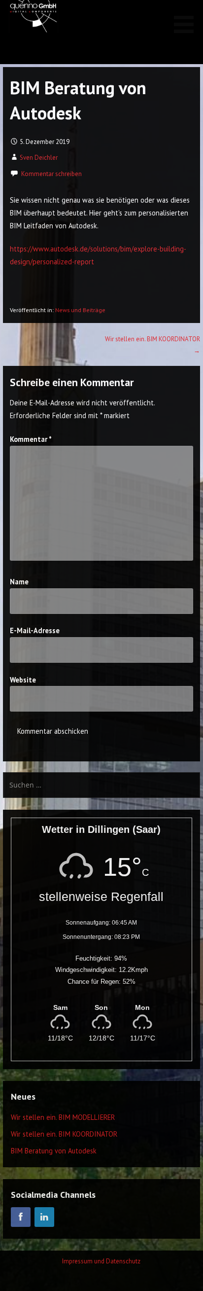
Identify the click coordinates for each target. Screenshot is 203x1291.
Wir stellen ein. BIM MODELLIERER (63, 1117)
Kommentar (31, 439)
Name (19, 581)
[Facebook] (21, 1217)
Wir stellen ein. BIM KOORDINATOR (64, 1134)
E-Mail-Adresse (35, 630)
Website (23, 679)
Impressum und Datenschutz (101, 1261)
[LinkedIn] (44, 1217)
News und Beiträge (80, 310)
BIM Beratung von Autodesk (54, 1150)
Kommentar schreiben (51, 174)
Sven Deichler (39, 157)
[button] (187, 18)
